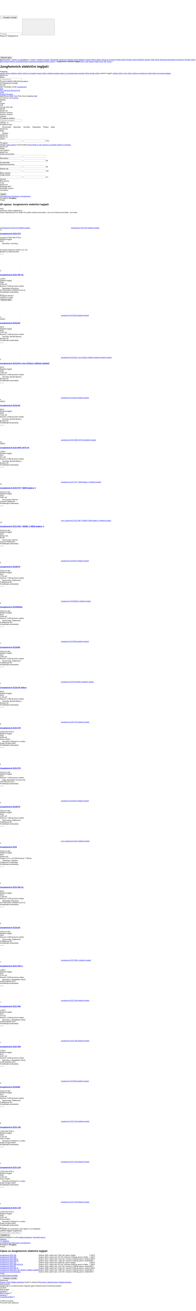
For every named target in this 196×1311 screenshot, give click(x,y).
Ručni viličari (50, 61)
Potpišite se (5, 1235)
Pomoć (8, 1275)
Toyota (109, 61)
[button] (98, 46)
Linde (87, 61)
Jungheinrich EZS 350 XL (12, 275)
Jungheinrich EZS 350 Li (11, 966)
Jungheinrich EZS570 (10, 567)
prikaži (3, 194)
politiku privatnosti (25, 1237)
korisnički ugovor (39, 1237)
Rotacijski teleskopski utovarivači (172, 60)
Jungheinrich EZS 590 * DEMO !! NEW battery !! (22, 526)
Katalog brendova (65, 1282)
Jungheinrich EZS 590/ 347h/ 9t (14, 448)
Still (105, 61)
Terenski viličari (189, 60)
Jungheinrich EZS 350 (10, 1006)
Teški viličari (155, 60)
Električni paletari (144, 60)
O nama (3, 1275)
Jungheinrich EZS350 (10, 647)
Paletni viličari (96, 60)
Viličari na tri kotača (108, 60)
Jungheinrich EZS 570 (10, 234)
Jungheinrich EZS (8, 847)
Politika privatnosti (17, 1282)
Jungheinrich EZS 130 (10, 1127)
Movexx (92, 61)
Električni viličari (84, 60)
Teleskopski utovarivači (58, 60)
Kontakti (15, 1275)
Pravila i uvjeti (5, 1282)
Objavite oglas (6, 300)
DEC (82, 61)
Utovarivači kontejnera (37, 61)
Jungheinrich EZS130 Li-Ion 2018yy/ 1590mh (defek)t (24, 363)
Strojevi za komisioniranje (19, 61)
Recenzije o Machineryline (48, 1282)
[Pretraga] (38, 27)
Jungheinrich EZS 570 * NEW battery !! (18, 488)
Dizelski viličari (72, 60)
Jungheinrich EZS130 (10, 323)
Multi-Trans (99, 61)
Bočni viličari (4, 61)
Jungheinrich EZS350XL (11, 607)
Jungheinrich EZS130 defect (13, 688)
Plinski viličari (121, 60)
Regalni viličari (131, 60)
